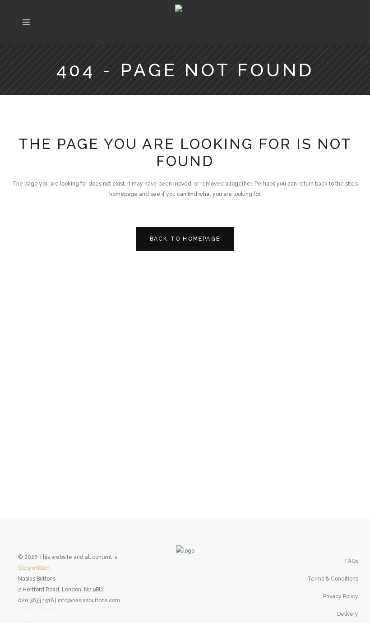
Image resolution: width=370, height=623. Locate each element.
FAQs (351, 561)
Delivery (347, 614)
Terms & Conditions (332, 579)
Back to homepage (185, 239)
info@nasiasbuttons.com (89, 600)
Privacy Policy (340, 596)
